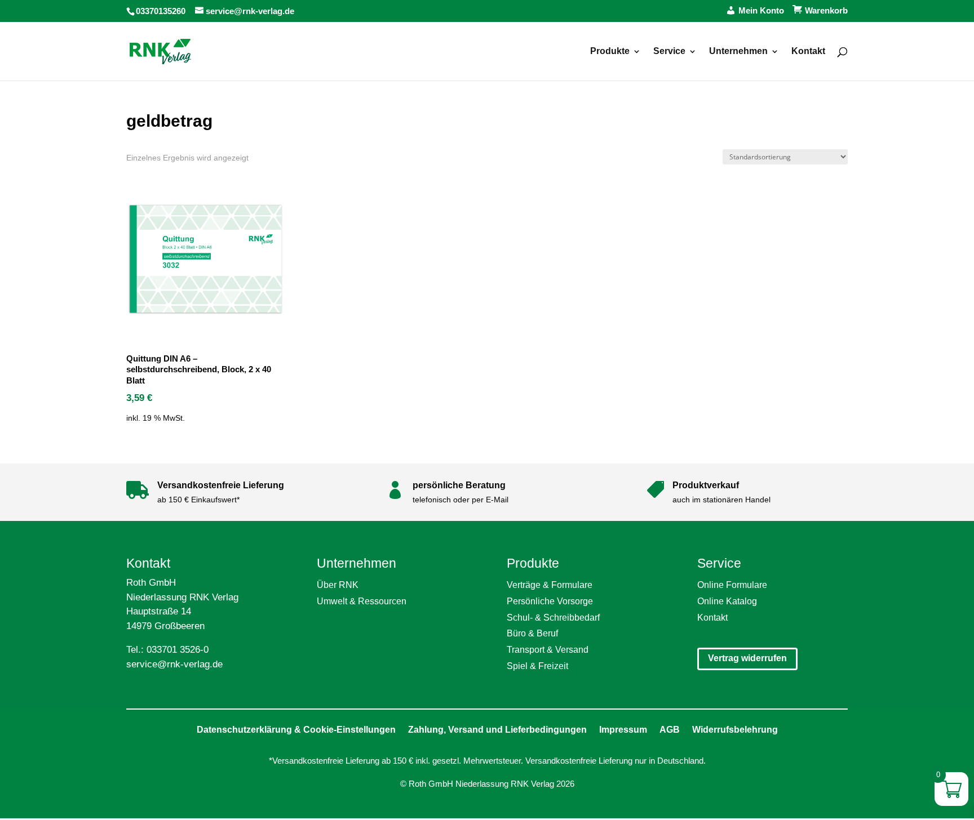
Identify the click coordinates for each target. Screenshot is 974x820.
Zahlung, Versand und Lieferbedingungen (497, 729)
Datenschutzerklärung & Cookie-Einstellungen (296, 729)
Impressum (623, 729)
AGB (669, 729)
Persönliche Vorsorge (550, 601)
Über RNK (337, 585)
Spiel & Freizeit (537, 666)
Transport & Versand (547, 649)
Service (669, 51)
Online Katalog (727, 601)
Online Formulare (732, 585)
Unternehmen (738, 51)
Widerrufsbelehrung (735, 729)
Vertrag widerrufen (747, 658)
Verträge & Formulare (549, 585)
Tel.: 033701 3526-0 (167, 649)
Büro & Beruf (532, 633)
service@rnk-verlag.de (174, 664)
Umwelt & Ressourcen (361, 601)
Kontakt (808, 51)
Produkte (610, 51)
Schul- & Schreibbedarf (553, 617)
